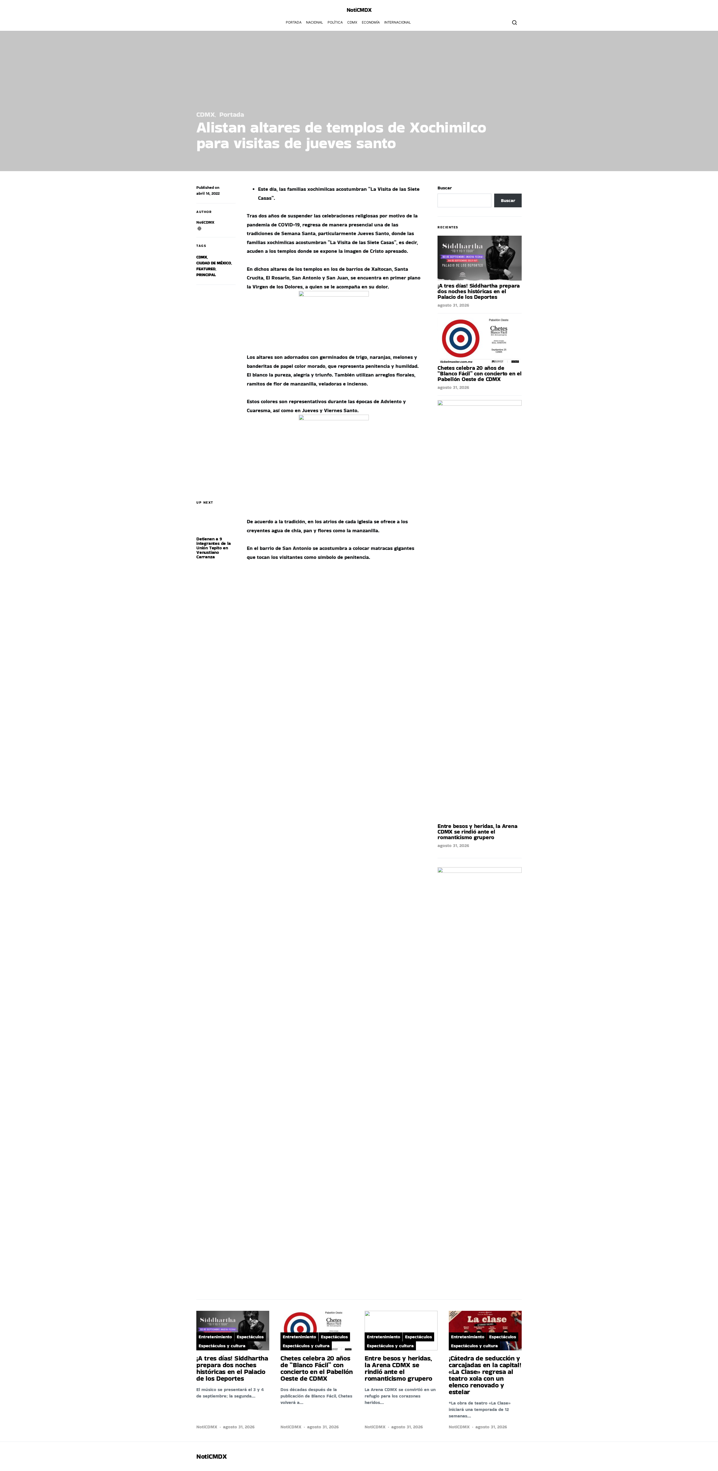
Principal (206, 274)
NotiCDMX (205, 222)
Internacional (397, 22)
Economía (371, 22)
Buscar (445, 188)
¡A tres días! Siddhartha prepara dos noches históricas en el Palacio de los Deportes (479, 291)
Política (335, 22)
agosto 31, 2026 (453, 305)
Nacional (314, 22)
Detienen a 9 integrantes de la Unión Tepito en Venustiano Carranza (213, 548)
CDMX (352, 22)
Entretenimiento (215, 1337)
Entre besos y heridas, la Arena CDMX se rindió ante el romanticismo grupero (477, 831)
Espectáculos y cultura (222, 1346)
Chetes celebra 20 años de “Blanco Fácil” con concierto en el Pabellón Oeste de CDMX (480, 373)
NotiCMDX (359, 10)
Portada (294, 22)
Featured (205, 269)
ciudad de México (213, 263)
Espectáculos (250, 1337)
